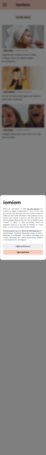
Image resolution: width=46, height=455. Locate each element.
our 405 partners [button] (33, 209)
